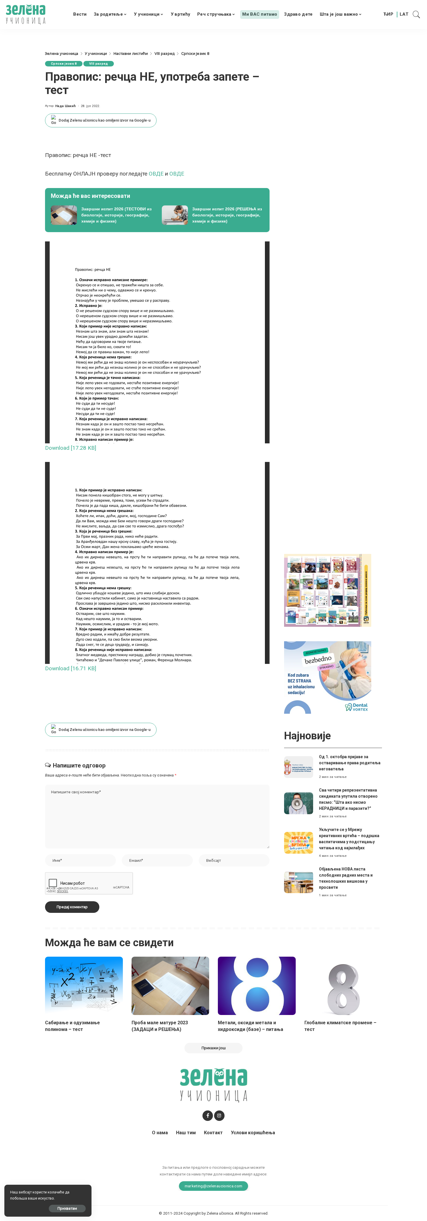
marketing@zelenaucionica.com (214, 1186)
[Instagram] (219, 1115)
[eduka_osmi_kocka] (327, 590)
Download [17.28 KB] (70, 448)
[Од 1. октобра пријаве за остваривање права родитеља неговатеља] (298, 767)
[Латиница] (404, 14)
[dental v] (327, 677)
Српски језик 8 (64, 64)
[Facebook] (207, 1115)
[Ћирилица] (388, 14)
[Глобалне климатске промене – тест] (343, 986)
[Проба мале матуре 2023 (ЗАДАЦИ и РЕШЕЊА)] (170, 986)
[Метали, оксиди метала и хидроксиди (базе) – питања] (257, 986)
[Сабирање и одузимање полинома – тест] (84, 986)
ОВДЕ (157, 173)
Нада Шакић (65, 106)
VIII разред (98, 64)
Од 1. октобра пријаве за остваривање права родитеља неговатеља (350, 762)
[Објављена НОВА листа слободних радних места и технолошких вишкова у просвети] (298, 882)
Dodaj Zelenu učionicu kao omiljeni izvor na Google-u (104, 120)
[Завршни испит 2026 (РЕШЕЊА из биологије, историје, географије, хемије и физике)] (213, 215)
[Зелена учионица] (25, 14)
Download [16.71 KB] (70, 668)
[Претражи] (416, 14)
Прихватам (67, 1208)
